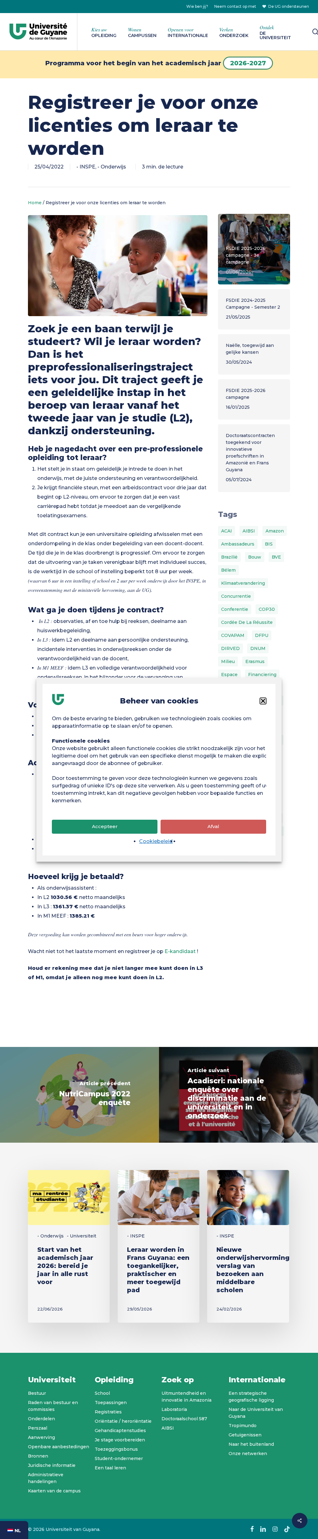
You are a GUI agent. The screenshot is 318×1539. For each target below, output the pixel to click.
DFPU (261, 635)
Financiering (262, 674)
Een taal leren (110, 1468)
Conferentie (234, 609)
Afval (213, 826)
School (102, 1393)
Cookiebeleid (156, 841)
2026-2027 (248, 63)
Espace (229, 674)
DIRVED (230, 648)
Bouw (254, 557)
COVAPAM (232, 635)
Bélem (228, 570)
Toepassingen (111, 1402)
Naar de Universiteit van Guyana (256, 1413)
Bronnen (38, 1456)
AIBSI (249, 531)
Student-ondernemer (119, 1458)
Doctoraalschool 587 (184, 1419)
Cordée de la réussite (247, 622)
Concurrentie (236, 596)
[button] (263, 701)
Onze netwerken (248, 1453)
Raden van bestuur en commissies (53, 1406)
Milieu (228, 661)
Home (35, 202)
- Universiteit (81, 1236)
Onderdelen (41, 1419)
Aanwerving (41, 1437)
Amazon (275, 531)
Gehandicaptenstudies (120, 1430)
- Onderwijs (112, 167)
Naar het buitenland (251, 1444)
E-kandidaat (180, 951)
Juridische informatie (51, 1465)
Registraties (108, 1412)
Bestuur (37, 1393)
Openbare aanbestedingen (58, 1446)
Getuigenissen (245, 1435)
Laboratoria (174, 1409)
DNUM (258, 648)
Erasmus (255, 661)
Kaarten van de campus (54, 1491)
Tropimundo (243, 1425)
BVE (276, 557)
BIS (269, 544)
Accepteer (105, 826)
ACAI (226, 531)
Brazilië (229, 557)
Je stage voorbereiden (120, 1440)
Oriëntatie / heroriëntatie (123, 1421)
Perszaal (37, 1428)
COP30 (267, 609)
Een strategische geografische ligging (251, 1396)
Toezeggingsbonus (116, 1449)
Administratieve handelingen (45, 1478)
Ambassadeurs (237, 544)
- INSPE (85, 167)
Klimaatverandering (243, 583)
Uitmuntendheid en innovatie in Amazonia (186, 1396)
